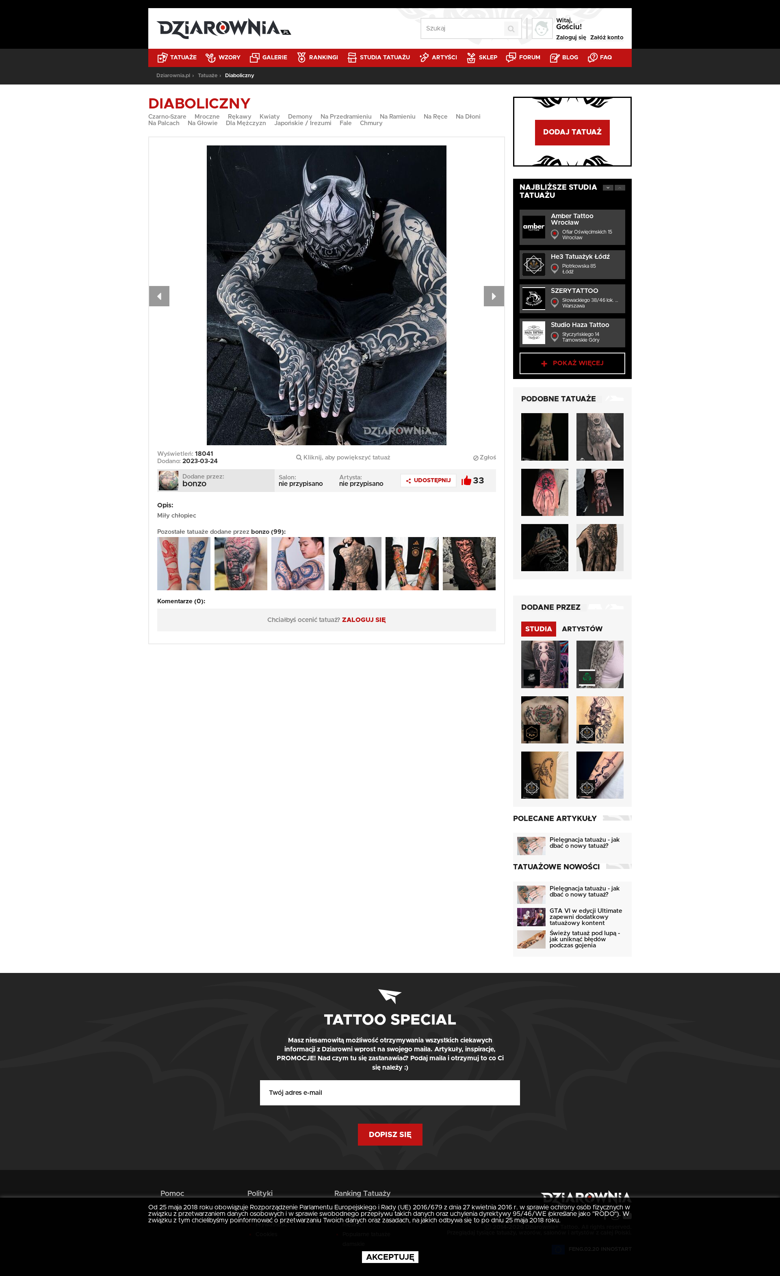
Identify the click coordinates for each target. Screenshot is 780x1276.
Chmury (371, 123)
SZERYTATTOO (574, 291)
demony (300, 117)
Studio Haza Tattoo (580, 325)
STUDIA (538, 629)
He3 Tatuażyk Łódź (580, 256)
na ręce (436, 117)
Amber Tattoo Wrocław (572, 219)
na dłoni (468, 117)
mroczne (207, 117)
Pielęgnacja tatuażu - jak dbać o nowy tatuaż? (585, 843)
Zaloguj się (571, 38)
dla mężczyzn (246, 123)
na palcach (164, 123)
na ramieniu (398, 117)
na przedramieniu (346, 117)
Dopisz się (390, 1135)
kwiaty (270, 117)
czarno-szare (167, 117)
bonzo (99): (268, 532)
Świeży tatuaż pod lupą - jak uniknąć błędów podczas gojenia (585, 939)
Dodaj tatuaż (572, 132)
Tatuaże (183, 58)
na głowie (203, 123)
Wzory (228, 58)
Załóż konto (607, 38)
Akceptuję (390, 1257)
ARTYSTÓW (582, 629)
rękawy (239, 117)
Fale (346, 123)
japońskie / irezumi (303, 123)
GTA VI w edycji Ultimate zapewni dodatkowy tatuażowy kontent (586, 917)
